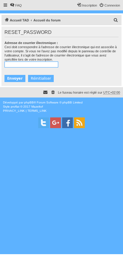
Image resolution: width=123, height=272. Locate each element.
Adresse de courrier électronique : (31, 43)
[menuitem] (16, 5)
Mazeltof (37, 106)
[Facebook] (67, 122)
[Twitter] (43, 122)
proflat (15, 106)
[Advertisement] (61, 193)
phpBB (29, 102)
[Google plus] (55, 122)
